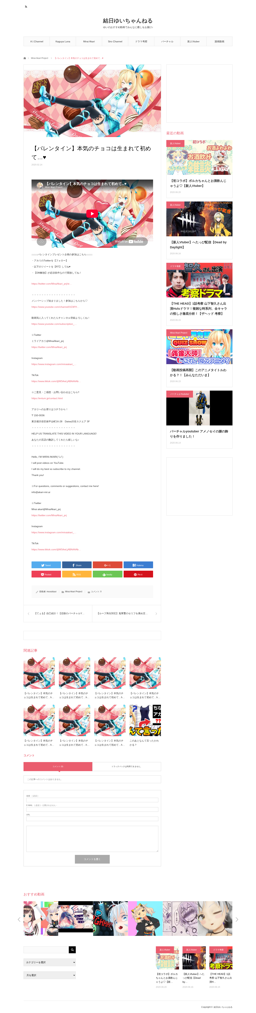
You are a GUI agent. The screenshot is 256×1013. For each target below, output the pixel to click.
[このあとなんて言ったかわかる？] (145, 720)
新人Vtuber (193, 41)
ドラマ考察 (141, 41)
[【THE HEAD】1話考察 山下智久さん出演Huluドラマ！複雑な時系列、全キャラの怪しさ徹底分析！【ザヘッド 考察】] (220, 957)
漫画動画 (219, 41)
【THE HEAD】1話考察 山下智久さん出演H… (220, 978)
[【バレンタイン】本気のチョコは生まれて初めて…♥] (39, 673)
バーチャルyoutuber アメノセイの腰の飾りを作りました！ (199, 434)
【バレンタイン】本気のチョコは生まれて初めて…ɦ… (39, 695)
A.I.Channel (36, 41)
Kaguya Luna (63, 41)
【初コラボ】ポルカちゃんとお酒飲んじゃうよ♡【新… (167, 978)
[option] (56, 918)
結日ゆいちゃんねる (128, 21)
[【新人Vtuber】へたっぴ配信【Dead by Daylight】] (194, 957)
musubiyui (51, 591)
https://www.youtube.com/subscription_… (54, 324)
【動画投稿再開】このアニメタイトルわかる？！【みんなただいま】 (198, 372)
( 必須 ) (32, 796)
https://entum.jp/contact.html (47, 398)
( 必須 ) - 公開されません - (41, 805)
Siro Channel (115, 41)
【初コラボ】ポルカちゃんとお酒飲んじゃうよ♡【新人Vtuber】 (198, 183)
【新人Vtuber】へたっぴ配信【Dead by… (193, 978)
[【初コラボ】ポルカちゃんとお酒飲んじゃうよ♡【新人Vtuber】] (167, 957)
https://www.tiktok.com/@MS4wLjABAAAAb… (56, 381)
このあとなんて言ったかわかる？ (144, 742)
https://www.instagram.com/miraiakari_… (54, 364)
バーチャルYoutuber (167, 43)
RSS (26, 6)
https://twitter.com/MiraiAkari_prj (49, 347)
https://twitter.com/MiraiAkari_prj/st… (52, 283)
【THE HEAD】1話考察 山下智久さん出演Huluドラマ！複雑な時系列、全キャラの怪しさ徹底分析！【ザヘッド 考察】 (198, 308)
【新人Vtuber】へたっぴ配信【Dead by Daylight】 (198, 244)
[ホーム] (25, 58)
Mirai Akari (89, 41)
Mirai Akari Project (39, 58)
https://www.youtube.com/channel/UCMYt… (55, 306)
